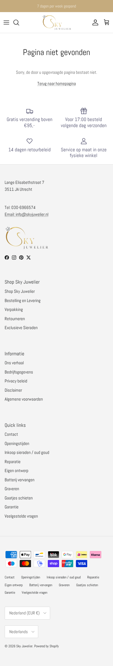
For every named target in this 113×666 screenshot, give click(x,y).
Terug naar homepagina (56, 83)
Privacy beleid (16, 381)
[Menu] (6, 22)
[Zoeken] (19, 22)
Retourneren (15, 318)
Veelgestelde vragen (21, 516)
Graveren (12, 488)
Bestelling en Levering (23, 300)
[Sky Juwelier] (56, 22)
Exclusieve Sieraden (21, 327)
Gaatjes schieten (19, 498)
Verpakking (14, 309)
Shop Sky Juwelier (20, 291)
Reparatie (13, 461)
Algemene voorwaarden (24, 399)
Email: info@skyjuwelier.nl (26, 214)
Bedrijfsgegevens (19, 372)
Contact (11, 434)
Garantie (12, 507)
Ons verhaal (14, 362)
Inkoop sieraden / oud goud (27, 452)
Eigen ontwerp (16, 470)
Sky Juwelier (24, 646)
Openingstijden (17, 443)
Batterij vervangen (19, 479)
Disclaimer (13, 390)
